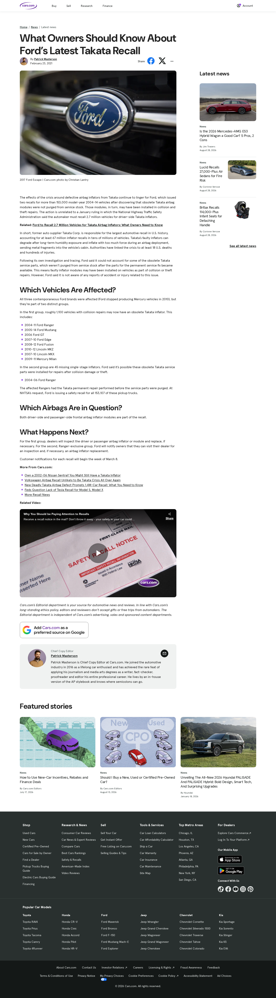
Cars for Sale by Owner (37, 853)
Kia (221, 915)
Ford (104, 915)
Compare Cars (71, 846)
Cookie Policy (166, 976)
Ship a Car (146, 846)
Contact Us (89, 967)
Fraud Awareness (191, 967)
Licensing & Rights (160, 967)
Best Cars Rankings (74, 853)
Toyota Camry (31, 942)
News (34, 27)
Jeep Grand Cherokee (154, 928)
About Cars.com (66, 967)
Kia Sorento (226, 928)
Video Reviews (71, 873)
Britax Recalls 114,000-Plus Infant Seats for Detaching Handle (211, 216)
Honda (66, 915)
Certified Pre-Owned (36, 846)
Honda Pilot (69, 942)
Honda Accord (70, 935)
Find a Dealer (31, 860)
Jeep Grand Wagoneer (154, 942)
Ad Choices (224, 976)
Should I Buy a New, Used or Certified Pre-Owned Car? (137, 779)
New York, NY (187, 873)
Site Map (145, 873)
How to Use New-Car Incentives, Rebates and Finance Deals (54, 779)
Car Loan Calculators (153, 833)
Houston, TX (186, 840)
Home (23, 27)
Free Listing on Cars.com (116, 846)
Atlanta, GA (186, 860)
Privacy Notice (86, 976)
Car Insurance (148, 860)
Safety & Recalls (71, 860)
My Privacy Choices (112, 976)
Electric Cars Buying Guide (39, 877)
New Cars (29, 840)
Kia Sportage (227, 922)
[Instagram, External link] (243, 889)
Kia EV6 (223, 948)
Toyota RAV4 (30, 922)
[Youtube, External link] (236, 889)
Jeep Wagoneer (150, 935)
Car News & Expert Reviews (79, 840)
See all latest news (243, 246)
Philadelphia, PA (188, 866)
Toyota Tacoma (32, 935)
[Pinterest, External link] (250, 889)
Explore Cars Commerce (233, 833)
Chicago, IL (186, 833)
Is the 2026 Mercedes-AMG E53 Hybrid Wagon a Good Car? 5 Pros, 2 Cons (227, 135)
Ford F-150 (108, 935)
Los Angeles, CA (189, 846)
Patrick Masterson (45, 59)
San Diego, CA (187, 880)
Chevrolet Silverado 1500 (195, 928)
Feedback (214, 967)
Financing (29, 884)
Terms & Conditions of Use (56, 976)
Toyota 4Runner (32, 948)
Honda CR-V (70, 922)
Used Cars (29, 833)
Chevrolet (186, 915)
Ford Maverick (110, 922)
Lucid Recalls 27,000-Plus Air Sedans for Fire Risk (211, 173)
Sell (68, 6)
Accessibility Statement (198, 976)
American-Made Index (75, 866)
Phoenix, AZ (186, 853)
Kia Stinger (225, 935)
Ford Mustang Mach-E (115, 942)
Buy (54, 6)
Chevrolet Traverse (191, 935)
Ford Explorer (109, 948)
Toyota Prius (30, 928)
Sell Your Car (108, 833)
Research (87, 6)
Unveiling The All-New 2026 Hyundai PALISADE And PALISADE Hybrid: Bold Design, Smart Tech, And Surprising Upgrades (216, 781)
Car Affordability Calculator (156, 840)
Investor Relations (113, 967)
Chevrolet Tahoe (190, 942)
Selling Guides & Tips (113, 853)
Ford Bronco (109, 928)
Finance (108, 6)
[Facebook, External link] (228, 889)
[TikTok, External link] (221, 889)
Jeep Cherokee (150, 948)
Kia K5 (222, 942)
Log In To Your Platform (232, 840)
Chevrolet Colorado (192, 948)
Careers (138, 967)
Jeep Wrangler (149, 922)
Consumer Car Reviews (76, 833)
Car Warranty (148, 853)
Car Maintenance (150, 866)
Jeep (143, 915)
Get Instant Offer (111, 840)
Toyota (27, 915)
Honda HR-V (69, 948)
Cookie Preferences (141, 976)
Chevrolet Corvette (192, 922)
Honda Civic (69, 928)
